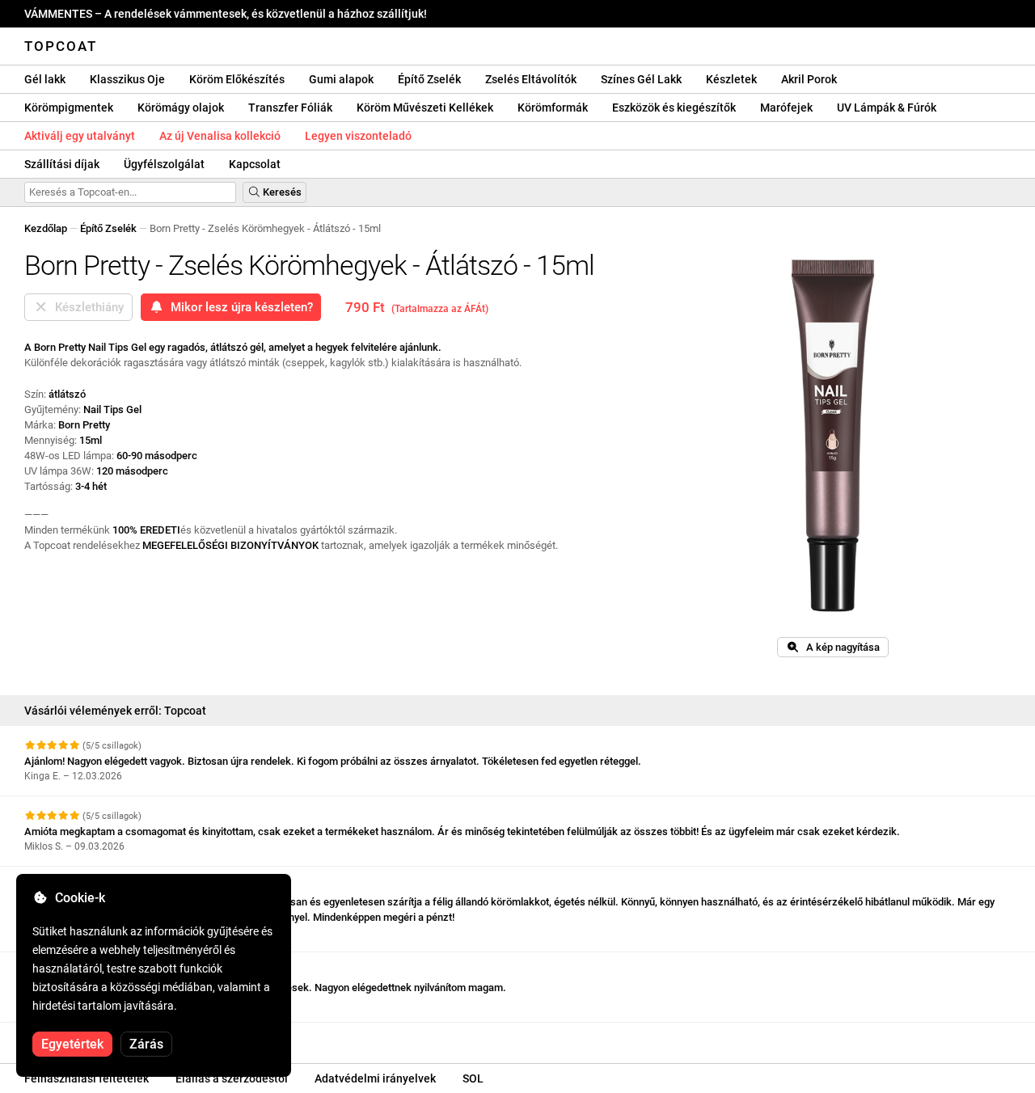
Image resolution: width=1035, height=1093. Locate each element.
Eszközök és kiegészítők (674, 107)
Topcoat (60, 46)
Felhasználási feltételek (86, 1078)
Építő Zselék (429, 79)
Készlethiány (86, 307)
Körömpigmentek (68, 107)
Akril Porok (809, 79)
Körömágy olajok (180, 107)
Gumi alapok (341, 79)
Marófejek (786, 107)
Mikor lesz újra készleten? (238, 307)
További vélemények (73, 1037)
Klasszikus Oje (127, 79)
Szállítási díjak (61, 164)
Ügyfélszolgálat (164, 164)
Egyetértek (72, 1044)
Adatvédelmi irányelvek (375, 1078)
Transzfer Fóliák (290, 107)
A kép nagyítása (839, 647)
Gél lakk (44, 79)
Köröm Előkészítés (237, 79)
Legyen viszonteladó (358, 135)
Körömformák (553, 107)
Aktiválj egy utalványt (79, 135)
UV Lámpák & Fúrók (886, 107)
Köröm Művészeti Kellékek (425, 107)
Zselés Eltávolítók (531, 79)
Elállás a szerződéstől (231, 1078)
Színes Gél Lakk (641, 79)
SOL (473, 1078)
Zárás (146, 1044)
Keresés (281, 192)
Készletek (731, 79)
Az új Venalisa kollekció (220, 135)
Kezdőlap (45, 228)
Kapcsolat (255, 164)
